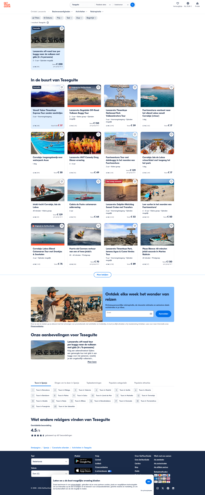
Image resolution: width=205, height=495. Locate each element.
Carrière (138, 463)
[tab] (41, 383)
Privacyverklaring (37, 326)
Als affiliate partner (161, 467)
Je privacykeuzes (101, 471)
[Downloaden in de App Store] (83, 470)
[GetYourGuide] (7, 5)
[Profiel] (197, 3)
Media (137, 471)
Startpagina (35, 448)
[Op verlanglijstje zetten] (62, 28)
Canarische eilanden (60, 448)
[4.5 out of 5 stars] (38, 435)
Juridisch (98, 463)
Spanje (46, 448)
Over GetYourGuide (142, 460)
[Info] (48, 22)
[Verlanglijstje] (178, 3)
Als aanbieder (159, 460)
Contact (98, 460)
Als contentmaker (160, 463)
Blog (136, 467)
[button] (48, 48)
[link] (48, 48)
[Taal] (188, 3)
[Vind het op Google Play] (83, 461)
